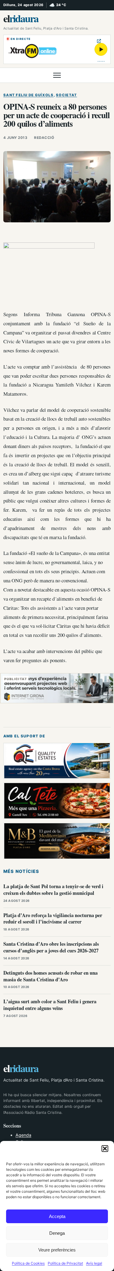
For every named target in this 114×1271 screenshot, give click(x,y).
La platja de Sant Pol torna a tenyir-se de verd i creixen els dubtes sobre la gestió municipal (53, 889)
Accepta (57, 1216)
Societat (66, 95)
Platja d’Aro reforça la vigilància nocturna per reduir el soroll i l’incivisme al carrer (52, 918)
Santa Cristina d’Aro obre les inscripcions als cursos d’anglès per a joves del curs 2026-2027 (51, 947)
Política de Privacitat (65, 1263)
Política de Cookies (28, 1263)
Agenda (23, 1135)
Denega (57, 1233)
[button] (105, 1149)
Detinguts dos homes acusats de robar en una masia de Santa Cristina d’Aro (50, 976)
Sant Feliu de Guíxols (28, 95)
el (20, 18)
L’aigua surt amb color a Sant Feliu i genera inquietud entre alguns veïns (49, 1004)
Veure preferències (57, 1249)
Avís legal (94, 1263)
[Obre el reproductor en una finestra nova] (99, 41)
